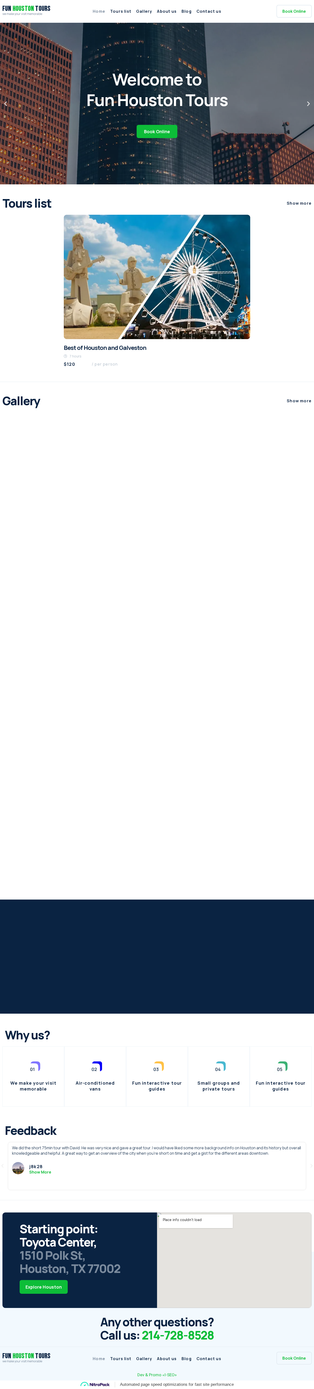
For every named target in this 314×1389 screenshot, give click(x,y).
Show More (40, 1172)
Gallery (144, 11)
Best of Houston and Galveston (105, 348)
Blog (187, 11)
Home (99, 11)
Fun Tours (26, 9)
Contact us (208, 11)
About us (167, 11)
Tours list (120, 11)
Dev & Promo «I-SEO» (157, 1374)
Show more (299, 203)
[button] (294, 11)
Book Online (157, 131)
